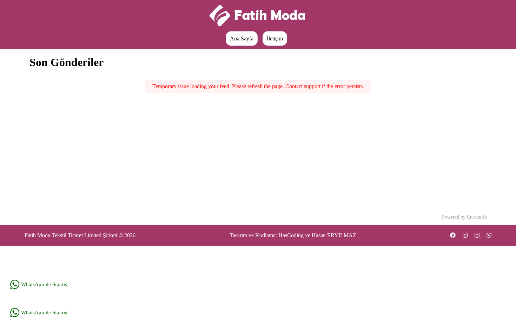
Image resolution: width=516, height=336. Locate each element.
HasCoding (291, 235)
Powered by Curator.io (464, 217)
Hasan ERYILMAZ (334, 235)
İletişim (275, 38)
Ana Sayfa (241, 38)
